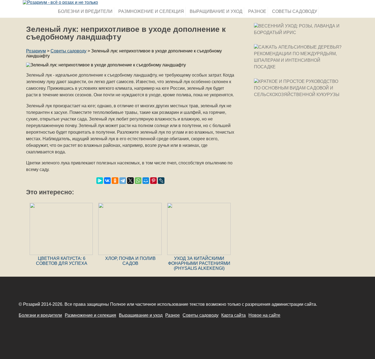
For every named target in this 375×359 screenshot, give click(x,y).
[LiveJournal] (161, 180)
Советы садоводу (294, 11)
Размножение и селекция (151, 11)
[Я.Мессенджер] (99, 180)
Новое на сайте (264, 315)
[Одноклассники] (115, 180)
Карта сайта (233, 315)
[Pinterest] (153, 180)
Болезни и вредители (85, 11)
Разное (257, 11)
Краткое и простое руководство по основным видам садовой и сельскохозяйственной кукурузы (296, 88)
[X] (130, 180)
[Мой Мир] (145, 180)
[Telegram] (122, 180)
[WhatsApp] (138, 180)
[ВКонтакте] (107, 180)
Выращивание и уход (216, 11)
